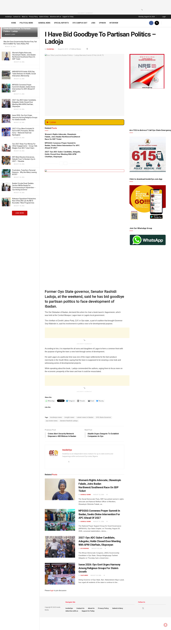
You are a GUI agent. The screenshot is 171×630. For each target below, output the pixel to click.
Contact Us (16, 16)
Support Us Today (68, 16)
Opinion (102, 23)
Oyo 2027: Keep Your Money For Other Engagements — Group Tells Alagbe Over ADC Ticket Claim (24, 146)
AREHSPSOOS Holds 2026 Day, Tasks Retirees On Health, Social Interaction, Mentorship (24, 74)
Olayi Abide (84, 575)
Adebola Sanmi (85, 494)
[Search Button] (165, 23)
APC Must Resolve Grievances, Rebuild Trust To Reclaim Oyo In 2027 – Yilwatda (23, 159)
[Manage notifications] (165, 625)
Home (13, 23)
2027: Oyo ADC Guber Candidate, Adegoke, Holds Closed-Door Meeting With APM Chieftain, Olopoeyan (63, 154)
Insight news (69, 417)
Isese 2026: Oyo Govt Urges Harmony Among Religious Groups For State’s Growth (24, 117)
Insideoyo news (56, 417)
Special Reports (61, 23)
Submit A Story (44, 16)
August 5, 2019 (63, 49)
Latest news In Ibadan (85, 417)
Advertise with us (55, 16)
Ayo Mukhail (84, 548)
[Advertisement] (84, 5)
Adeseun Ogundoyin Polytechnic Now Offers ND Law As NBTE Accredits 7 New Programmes (24, 201)
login (52, 590)
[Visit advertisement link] (84, 206)
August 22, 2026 (98, 494)
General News (44, 23)
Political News (26, 23)
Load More (19, 213)
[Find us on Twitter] (157, 23)
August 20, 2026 (96, 548)
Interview (113, 23)
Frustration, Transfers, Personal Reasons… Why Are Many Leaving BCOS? (24, 172)
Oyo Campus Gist (79, 23)
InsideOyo (8, 16)
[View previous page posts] (61, 163)
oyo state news (51, 421)
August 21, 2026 (98, 521)
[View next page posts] (65, 163)
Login (164, 16)
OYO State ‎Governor (103, 417)
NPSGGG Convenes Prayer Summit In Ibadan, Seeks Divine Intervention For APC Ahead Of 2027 (62, 145)
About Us (25, 16)
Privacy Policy (33, 16)
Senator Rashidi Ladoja (69, 421)
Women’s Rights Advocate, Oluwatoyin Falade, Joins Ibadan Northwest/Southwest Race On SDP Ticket (62, 136)
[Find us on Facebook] (151, 23)
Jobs (93, 23)
